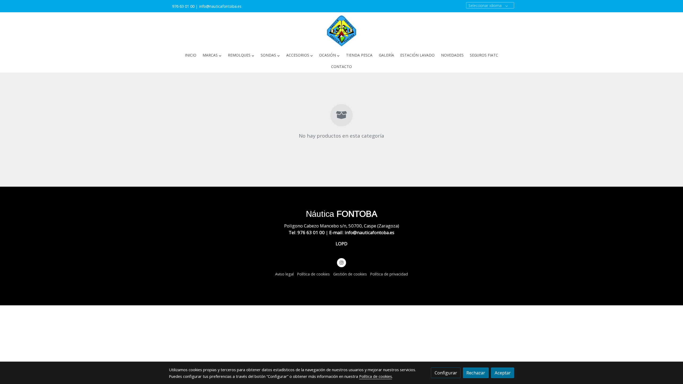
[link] (341, 31)
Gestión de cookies (350, 274)
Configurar (446, 373)
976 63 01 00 (183, 6)
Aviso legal (284, 274)
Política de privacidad (389, 274)
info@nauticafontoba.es (221, 6)
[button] (212, 55)
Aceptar (503, 373)
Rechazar (475, 373)
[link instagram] (341, 262)
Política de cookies (313, 274)
